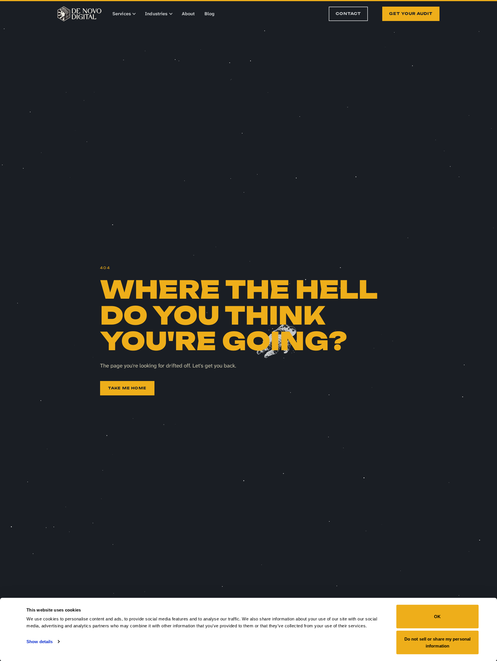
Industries (156, 14)
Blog (209, 14)
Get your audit (411, 13)
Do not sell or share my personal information (437, 642)
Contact (348, 13)
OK (437, 616)
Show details (39, 641)
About (188, 14)
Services (121, 14)
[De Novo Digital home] (80, 13)
